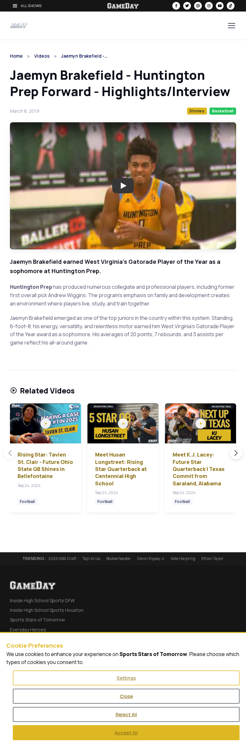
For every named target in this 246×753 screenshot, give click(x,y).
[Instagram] (209, 6)
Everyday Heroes (28, 630)
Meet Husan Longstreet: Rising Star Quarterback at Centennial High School (121, 469)
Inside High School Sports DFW (42, 600)
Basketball (223, 111)
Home (16, 56)
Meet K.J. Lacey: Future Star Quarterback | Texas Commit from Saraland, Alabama (199, 469)
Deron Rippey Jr (151, 558)
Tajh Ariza (91, 558)
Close (126, 696)
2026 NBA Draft (62, 558)
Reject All (126, 714)
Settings (126, 678)
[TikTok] (230, 6)
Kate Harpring (183, 558)
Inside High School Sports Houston (47, 610)
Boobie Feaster (118, 558)
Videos (42, 56)
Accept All (126, 733)
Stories (196, 111)
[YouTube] (220, 6)
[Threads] (198, 6)
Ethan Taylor (212, 558)
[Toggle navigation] (231, 25)
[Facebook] (176, 6)
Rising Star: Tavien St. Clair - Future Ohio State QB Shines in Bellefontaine (45, 465)
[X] (187, 6)
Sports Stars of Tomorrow (37, 620)
